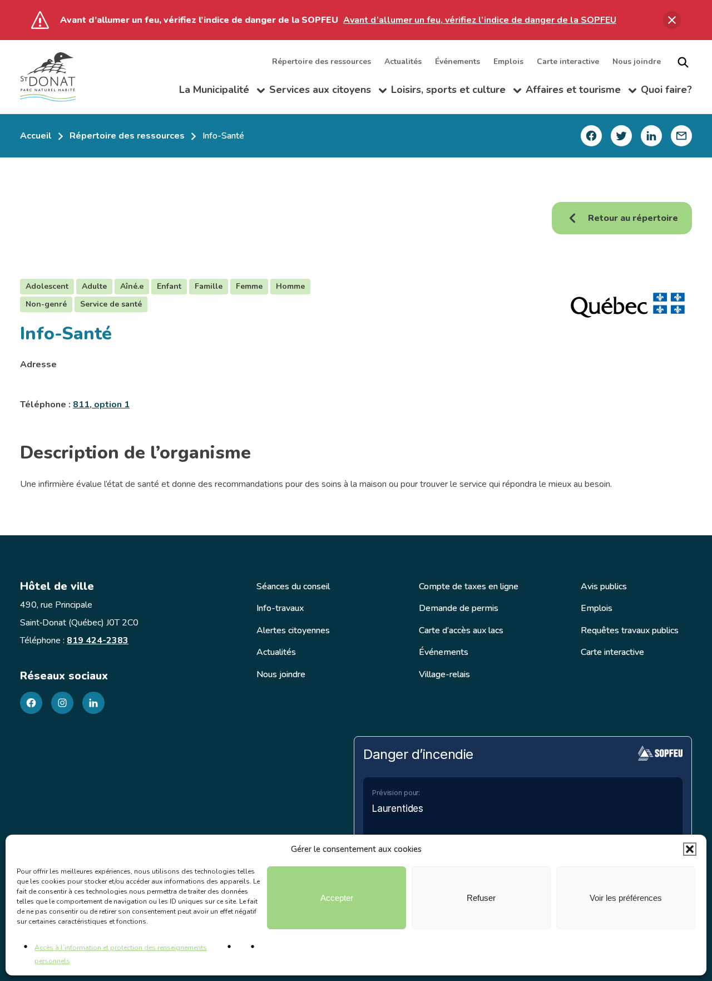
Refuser (481, 898)
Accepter (336, 898)
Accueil (36, 135)
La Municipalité (222, 92)
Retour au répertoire (633, 218)
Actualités (403, 62)
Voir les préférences (626, 898)
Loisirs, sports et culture (456, 92)
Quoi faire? (666, 90)
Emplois (508, 62)
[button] (689, 849)
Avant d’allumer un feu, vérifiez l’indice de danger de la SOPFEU (479, 20)
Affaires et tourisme (581, 92)
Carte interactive (568, 62)
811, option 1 (101, 404)
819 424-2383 (97, 640)
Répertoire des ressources (321, 62)
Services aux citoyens (328, 92)
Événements (457, 62)
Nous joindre (636, 62)
